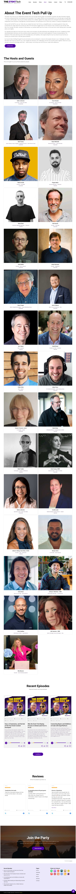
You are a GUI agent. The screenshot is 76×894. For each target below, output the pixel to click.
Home (30, 2)
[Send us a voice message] (73, 891)
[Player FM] (55, 874)
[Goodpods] (68, 871)
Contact (55, 2)
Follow (60, 2)
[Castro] (61, 871)
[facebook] (68, 2)
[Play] (6, 743)
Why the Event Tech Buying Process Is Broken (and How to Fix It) (37, 725)
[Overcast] (65, 871)
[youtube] (70, 2)
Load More (37, 754)
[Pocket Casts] (51, 874)
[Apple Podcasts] (55, 871)
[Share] (19, 746)
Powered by (68, 860)
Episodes (35, 2)
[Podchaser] (68, 874)
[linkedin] (71, 2)
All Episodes (10, 45)
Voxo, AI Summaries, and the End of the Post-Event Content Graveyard (15, 725)
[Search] (65, 2)
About (45, 2)
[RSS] (65, 874)
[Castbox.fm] (58, 871)
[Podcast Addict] (58, 874)
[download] (21, 746)
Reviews (50, 2)
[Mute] (24, 743)
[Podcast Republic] (61, 874)
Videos (40, 2)
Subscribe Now (38, 848)
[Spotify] (51, 871)
